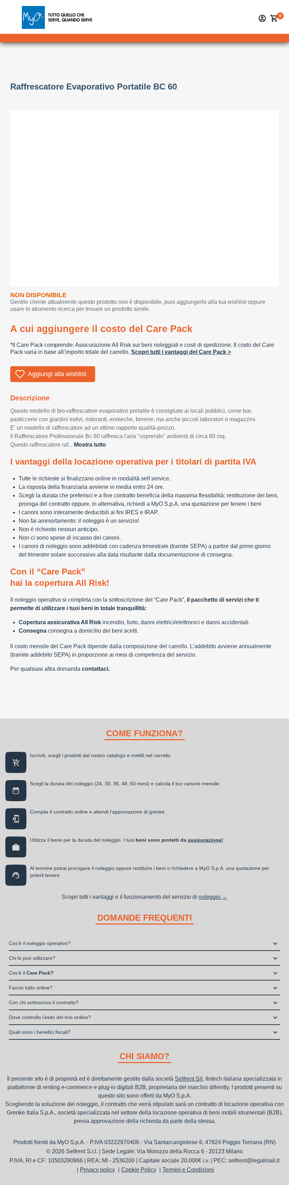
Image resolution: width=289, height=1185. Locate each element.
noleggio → (212, 897)
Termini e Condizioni (188, 1170)
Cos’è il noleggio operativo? (39, 943)
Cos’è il (31, 973)
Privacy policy (97, 1170)
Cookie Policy (138, 1170)
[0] (274, 18)
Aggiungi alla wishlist (57, 373)
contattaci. (96, 669)
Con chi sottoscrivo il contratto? (44, 1002)
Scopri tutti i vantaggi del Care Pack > (181, 352)
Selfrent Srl (189, 1079)
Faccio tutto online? (31, 987)
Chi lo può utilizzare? (32, 958)
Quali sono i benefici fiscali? (39, 1032)
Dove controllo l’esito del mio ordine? (50, 1017)
